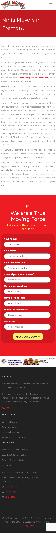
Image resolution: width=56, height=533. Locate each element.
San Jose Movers (9, 422)
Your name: (11, 239)
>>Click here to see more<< (14, 437)
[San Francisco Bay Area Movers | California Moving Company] (12, 5)
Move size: (10, 321)
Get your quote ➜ (28, 336)
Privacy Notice (28, 525)
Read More (7, 408)
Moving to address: (15, 297)
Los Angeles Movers (11, 432)
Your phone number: (16, 262)
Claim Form (9, 497)
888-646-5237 (10, 486)
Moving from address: (16, 286)
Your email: (11, 250)
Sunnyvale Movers (10, 427)
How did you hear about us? (20, 274)
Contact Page (10, 491)
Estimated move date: (16, 309)
